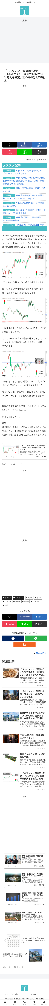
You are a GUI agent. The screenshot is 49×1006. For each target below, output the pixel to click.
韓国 (6, 605)
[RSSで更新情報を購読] (24, 644)
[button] (39, 152)
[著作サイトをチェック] (13, 638)
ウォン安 (8, 601)
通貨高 (30, 598)
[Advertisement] (24, 41)
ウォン (39, 598)
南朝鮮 (26, 601)
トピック (8, 598)
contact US (35, 994)
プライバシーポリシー (13, 994)
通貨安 (17, 601)
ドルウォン (19, 598)
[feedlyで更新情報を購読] (36, 638)
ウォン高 (36, 601)
